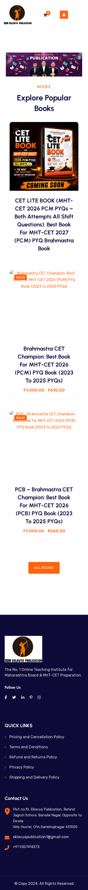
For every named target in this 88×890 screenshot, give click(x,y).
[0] (45, 15)
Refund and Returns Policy (33, 757)
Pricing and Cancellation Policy (36, 737)
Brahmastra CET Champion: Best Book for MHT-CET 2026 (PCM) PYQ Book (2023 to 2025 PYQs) (44, 364)
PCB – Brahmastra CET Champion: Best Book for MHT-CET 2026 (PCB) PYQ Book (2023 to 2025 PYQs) (44, 505)
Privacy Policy (21, 767)
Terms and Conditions (28, 747)
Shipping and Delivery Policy (34, 777)
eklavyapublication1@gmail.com (41, 837)
